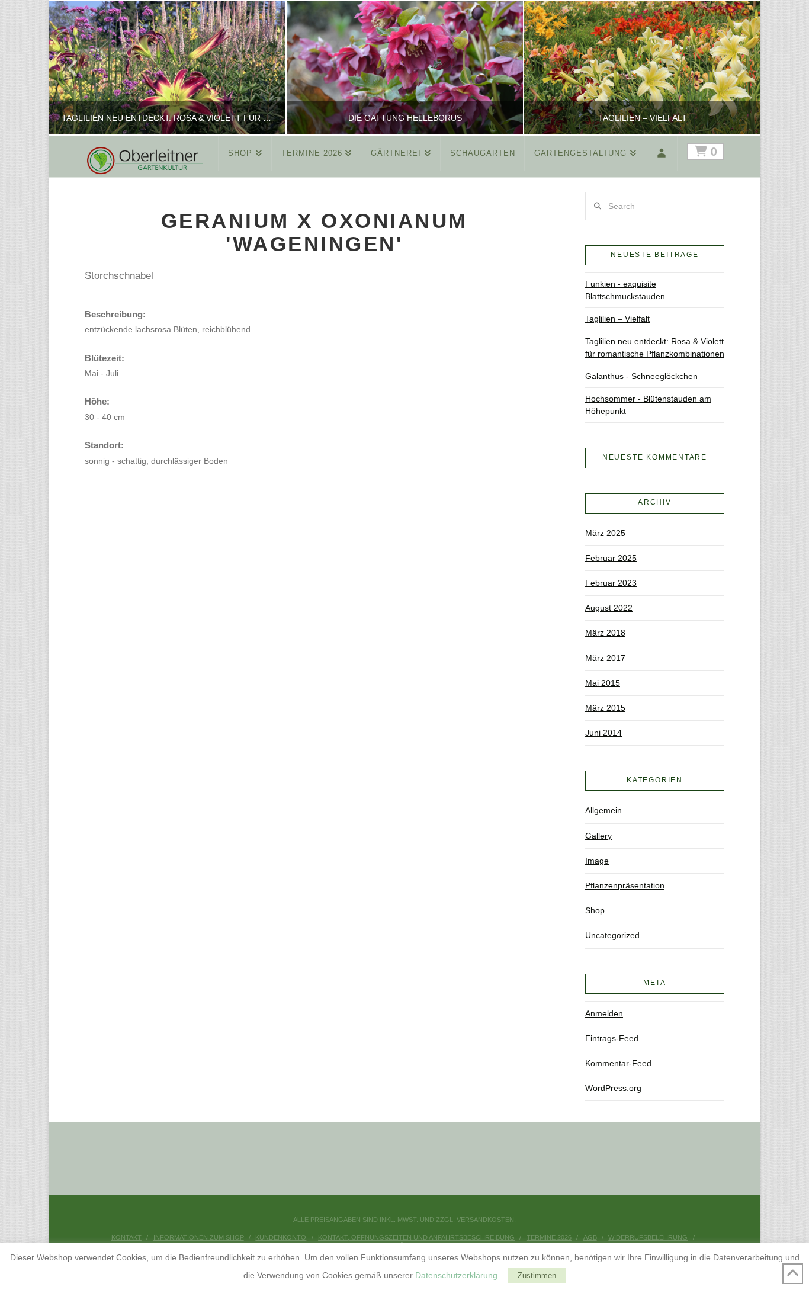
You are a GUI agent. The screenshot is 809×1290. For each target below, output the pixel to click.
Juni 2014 (603, 732)
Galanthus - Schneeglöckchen (641, 376)
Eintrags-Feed (611, 1038)
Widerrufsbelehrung (648, 1237)
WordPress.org (613, 1088)
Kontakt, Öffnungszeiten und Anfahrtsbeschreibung (416, 1237)
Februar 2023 (611, 583)
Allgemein (603, 810)
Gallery (598, 835)
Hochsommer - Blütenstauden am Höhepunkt (648, 405)
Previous (73, 68)
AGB (590, 1237)
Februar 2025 (611, 558)
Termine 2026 (549, 1237)
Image (597, 860)
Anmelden (604, 1013)
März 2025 (605, 533)
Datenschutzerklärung (456, 1275)
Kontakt (126, 1237)
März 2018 (605, 632)
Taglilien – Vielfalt (617, 318)
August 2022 (609, 607)
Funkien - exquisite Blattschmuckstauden (625, 290)
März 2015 (605, 708)
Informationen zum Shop (198, 1237)
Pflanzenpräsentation (624, 885)
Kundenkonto (280, 1237)
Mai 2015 (602, 683)
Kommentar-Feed (618, 1063)
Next (735, 68)
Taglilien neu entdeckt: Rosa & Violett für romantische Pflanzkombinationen (654, 347)
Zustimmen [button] (537, 1275)
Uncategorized (612, 935)
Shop (595, 910)
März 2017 (605, 658)
